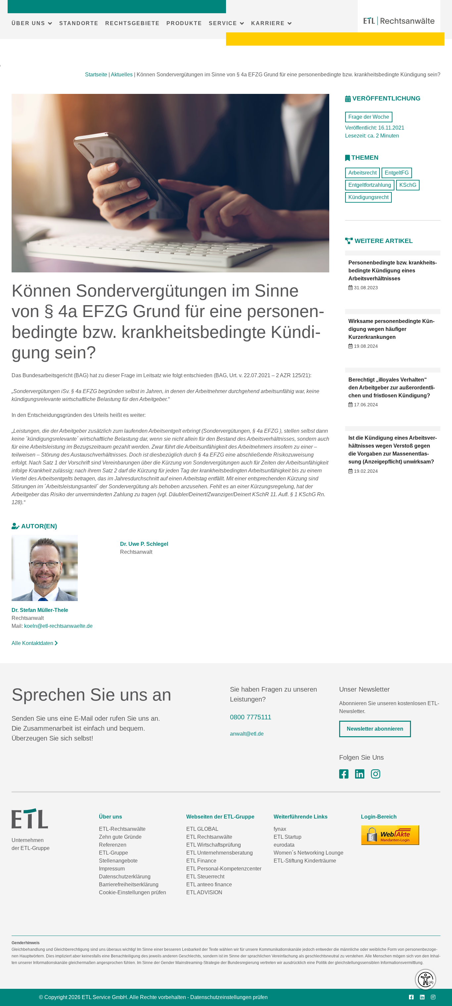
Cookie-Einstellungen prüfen (132, 892)
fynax (280, 829)
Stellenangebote (118, 861)
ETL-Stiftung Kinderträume (305, 861)
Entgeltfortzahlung (369, 185)
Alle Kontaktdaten (33, 643)
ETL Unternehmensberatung (219, 853)
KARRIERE (268, 23)
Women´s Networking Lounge (308, 853)
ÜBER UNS (28, 23)
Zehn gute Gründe (120, 837)
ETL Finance (201, 861)
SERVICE (223, 23)
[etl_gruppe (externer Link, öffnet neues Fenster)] (375, 774)
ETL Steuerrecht (205, 876)
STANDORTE (79, 23)
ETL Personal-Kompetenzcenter (223, 868)
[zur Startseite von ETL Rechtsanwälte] (399, 21)
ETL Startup (287, 837)
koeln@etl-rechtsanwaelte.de (58, 626)
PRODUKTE (184, 23)
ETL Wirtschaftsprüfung (213, 845)
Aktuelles (122, 74)
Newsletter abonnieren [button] (375, 729)
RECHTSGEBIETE (132, 23)
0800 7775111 (250, 717)
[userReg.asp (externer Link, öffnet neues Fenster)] (390, 835)
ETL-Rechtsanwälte (122, 829)
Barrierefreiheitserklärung (128, 884)
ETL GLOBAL (202, 829)
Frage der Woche (368, 117)
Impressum (112, 868)
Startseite (96, 74)
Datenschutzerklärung (125, 876)
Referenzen (112, 845)
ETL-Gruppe (113, 853)
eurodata (284, 845)
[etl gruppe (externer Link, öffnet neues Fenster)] (359, 774)
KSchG (407, 185)
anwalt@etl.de (247, 734)
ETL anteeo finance (209, 884)
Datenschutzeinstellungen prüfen (229, 997)
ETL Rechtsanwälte (209, 837)
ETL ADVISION (204, 892)
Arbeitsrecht (362, 173)
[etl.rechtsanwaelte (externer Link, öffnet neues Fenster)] (343, 774)
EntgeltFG (397, 173)
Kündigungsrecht (368, 197)
